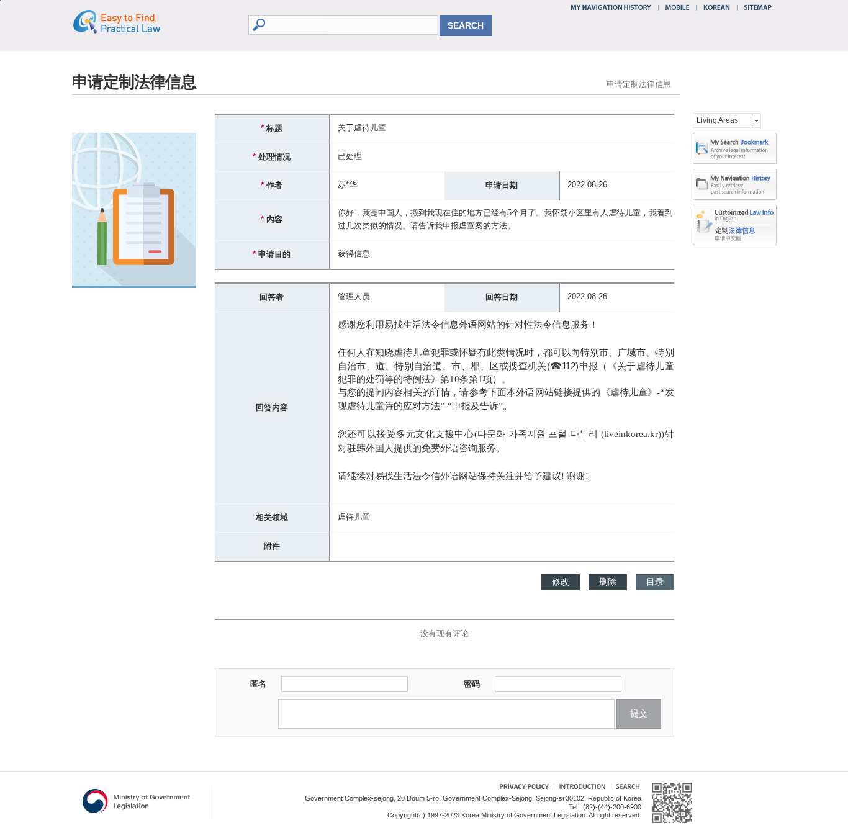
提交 (638, 713)
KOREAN (717, 7)
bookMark (735, 148)
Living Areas (717, 120)
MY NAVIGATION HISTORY (612, 7)
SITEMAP (755, 7)
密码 (460, 683)
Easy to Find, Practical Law (129, 21)
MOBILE (677, 7)
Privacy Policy (518, 788)
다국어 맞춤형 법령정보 (735, 215)
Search (625, 788)
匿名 (247, 683)
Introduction (581, 788)
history (735, 184)
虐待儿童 (354, 516)
